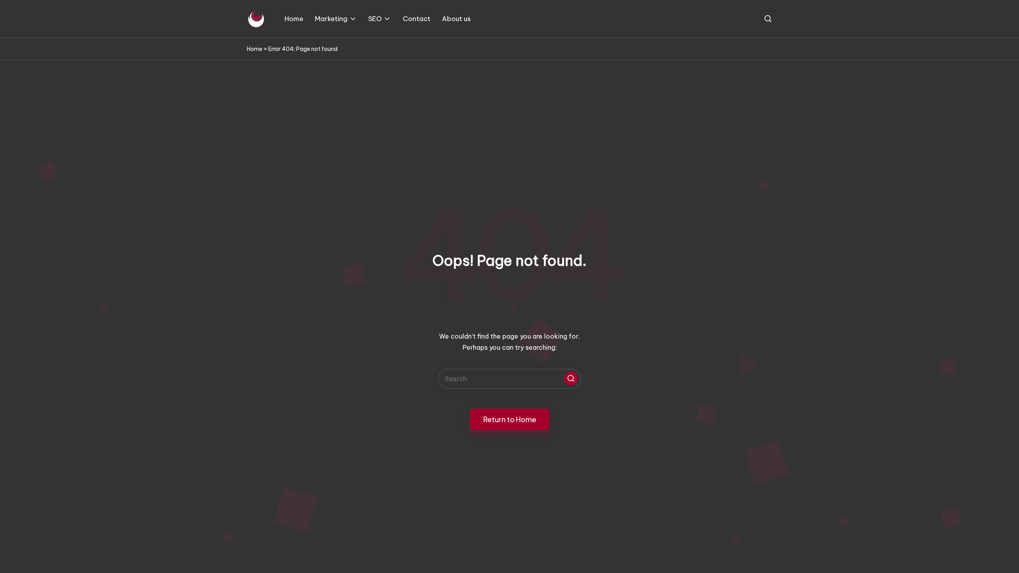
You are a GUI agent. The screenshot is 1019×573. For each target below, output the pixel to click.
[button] (571, 379)
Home (254, 49)
